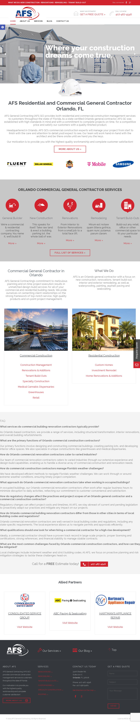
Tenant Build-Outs (127, 218)
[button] (2, 27)
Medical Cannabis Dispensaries (36, 386)
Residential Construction (104, 355)
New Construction (41, 218)
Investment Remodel (104, 370)
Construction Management (36, 364)
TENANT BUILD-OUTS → (48, 681)
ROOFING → (43, 694)
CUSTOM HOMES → (46, 685)
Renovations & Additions (36, 370)
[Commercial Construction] (36, 330)
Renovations (70, 218)
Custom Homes (104, 364)
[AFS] (27, 13)
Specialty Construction (36, 381)
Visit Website (24, 627)
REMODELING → (45, 676)
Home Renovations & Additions (104, 375)
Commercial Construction (36, 355)
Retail (36, 397)
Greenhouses (36, 392)
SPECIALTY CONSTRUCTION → (50, 690)
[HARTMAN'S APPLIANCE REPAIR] (115, 600)
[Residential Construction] (104, 330)
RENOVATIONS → (45, 672)
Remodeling (99, 218)
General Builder (12, 218)
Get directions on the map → (84, 690)
